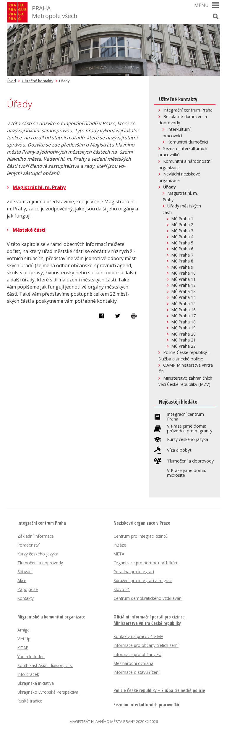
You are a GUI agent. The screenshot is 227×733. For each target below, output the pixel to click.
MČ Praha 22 (183, 346)
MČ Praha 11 (183, 279)
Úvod (11, 80)
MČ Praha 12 (183, 285)
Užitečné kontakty (37, 80)
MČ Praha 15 (183, 303)
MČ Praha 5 (182, 243)
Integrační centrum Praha (188, 110)
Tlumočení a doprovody (190, 461)
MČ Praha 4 (182, 236)
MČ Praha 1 (182, 218)
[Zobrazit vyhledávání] (216, 16)
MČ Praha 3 (182, 230)
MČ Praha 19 (183, 328)
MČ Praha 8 (182, 261)
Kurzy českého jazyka (187, 439)
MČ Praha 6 (182, 249)
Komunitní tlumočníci (187, 142)
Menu (201, 5)
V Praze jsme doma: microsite (186, 473)
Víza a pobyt (179, 450)
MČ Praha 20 (183, 334)
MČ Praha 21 (183, 340)
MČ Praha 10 (183, 273)
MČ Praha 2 (182, 224)
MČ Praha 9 (182, 267)
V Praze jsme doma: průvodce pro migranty (189, 428)
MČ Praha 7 (182, 255)
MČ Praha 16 (183, 309)
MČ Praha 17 (183, 315)
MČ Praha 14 (183, 297)
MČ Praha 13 (183, 291)
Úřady (169, 187)
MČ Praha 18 (183, 322)
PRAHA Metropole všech (54, 12)
